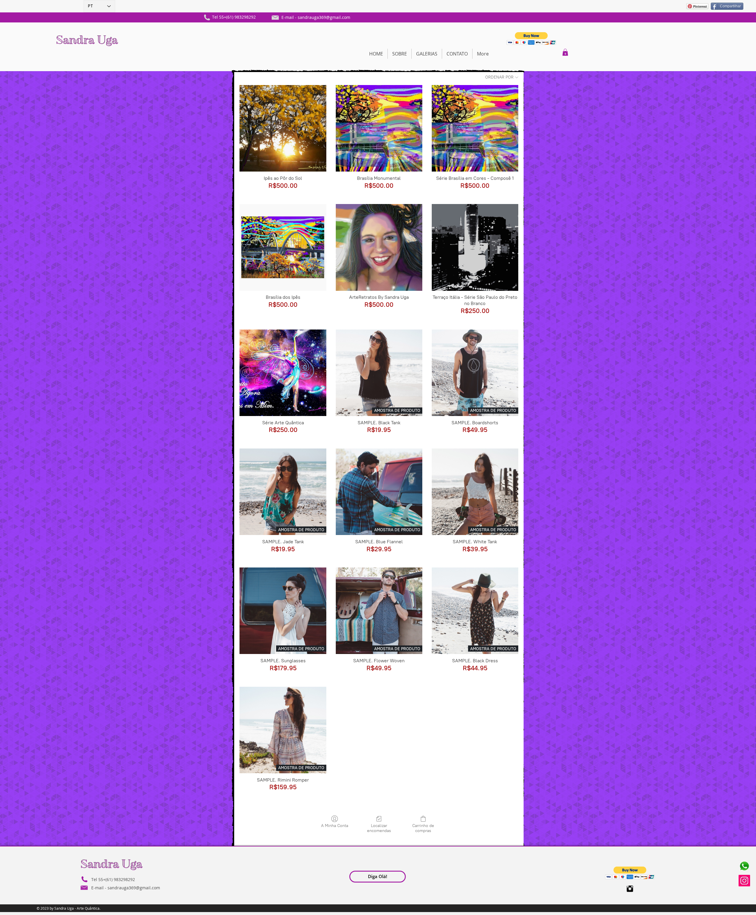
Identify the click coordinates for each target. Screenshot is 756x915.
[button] (531, 38)
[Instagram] (744, 880)
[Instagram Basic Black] (630, 888)
